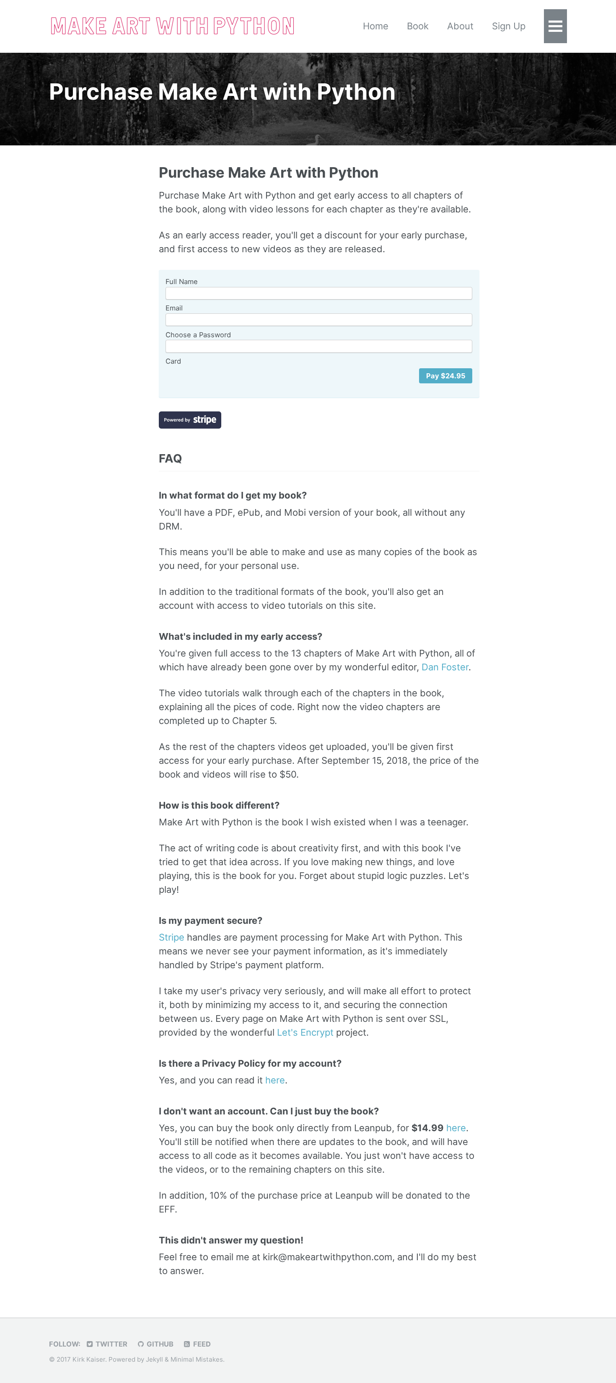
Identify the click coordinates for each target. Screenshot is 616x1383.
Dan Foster (445, 667)
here (275, 1080)
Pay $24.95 (446, 376)
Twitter (110, 1344)
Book (418, 26)
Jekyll (154, 1359)
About (460, 26)
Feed (201, 1344)
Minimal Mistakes (197, 1359)
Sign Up (508, 26)
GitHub (159, 1344)
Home (375, 26)
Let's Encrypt (305, 1032)
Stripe (171, 937)
